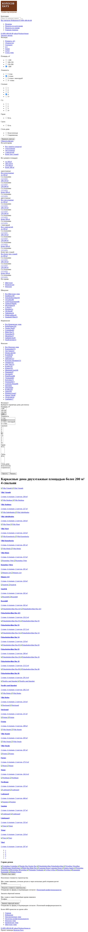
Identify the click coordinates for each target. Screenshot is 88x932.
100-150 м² (9, 163)
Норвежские (9, 285)
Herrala (8, 386)
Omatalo (9, 362)
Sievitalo (9, 374)
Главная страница (11, 30)
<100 (9, 60)
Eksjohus (9, 309)
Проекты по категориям (14, 26)
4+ (9, 110)
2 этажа (10, 76)
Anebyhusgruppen (12, 302)
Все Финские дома (12, 347)
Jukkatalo (9, 359)
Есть (9, 118)
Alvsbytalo (9, 397)
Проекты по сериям (12, 28)
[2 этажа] (8, 420)
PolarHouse (10, 376)
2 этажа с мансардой (15, 78)
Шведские (9, 283)
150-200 (10, 64)
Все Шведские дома (12, 294)
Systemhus (9, 330)
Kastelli (9, 355)
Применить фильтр (8, 139)
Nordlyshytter (10, 340)
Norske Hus (10, 328)
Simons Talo (10, 395)
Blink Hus (9, 332)
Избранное (9, 915)
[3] (2, 431)
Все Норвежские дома (13, 324)
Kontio (8, 366)
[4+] (2, 443)
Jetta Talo (9, 364)
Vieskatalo (9, 378)
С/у (6, 47)
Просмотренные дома (13, 917)
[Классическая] (6, 466)
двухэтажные (10, 150)
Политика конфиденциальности (17, 919)
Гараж (7, 49)
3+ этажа (11, 80)
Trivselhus (9, 300)
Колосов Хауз (19, 930)
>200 (9, 66)
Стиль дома (9, 52)
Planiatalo (9, 372)
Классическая (13, 133)
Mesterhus (9, 336)
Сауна (7, 51)
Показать (13, 473)
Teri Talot (9, 351)
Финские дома (10, 921)
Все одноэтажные (7, 173)
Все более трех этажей (9, 254)
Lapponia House (11, 384)
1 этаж (10, 74)
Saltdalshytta (10, 338)
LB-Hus (8, 311)
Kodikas (9, 389)
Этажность (9, 43)
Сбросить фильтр (7, 141)
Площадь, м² (10, 41)
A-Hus (8, 307)
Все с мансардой (7, 227)
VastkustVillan (11, 303)
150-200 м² (9, 165)
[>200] (3, 414)
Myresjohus (10, 305)
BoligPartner (10, 326)
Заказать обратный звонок (10, 903)
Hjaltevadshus (10, 315)
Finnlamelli (9, 382)
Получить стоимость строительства (13, 888)
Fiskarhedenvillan (12, 298)
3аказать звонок (6, 35)
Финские (8, 287)
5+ (9, 96)
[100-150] (3, 410)
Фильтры (8, 24)
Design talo (10, 353)
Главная (8, 913)
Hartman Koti (10, 393)
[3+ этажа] (8, 424)
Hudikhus (9, 296)
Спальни (8, 45)
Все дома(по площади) (13, 147)
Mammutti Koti (11, 370)
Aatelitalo (9, 399)
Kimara (9, 368)
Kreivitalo (9, 380)
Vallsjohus (9, 313)
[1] (2, 428)
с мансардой (9, 152)
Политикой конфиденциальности (49, 890)
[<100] (3, 409)
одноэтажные (10, 148)
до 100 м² (8, 162)
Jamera (8, 391)
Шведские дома (11, 924)
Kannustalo (10, 349)
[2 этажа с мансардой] (8, 422)
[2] (2, 430)
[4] (2, 433)
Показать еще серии (8, 874)
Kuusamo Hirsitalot (13, 360)
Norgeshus (9, 334)
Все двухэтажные (7, 200)
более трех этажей (11, 154)
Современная (12, 135)
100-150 (10, 62)
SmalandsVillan (11, 317)
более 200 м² (9, 167)
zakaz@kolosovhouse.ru (22, 928)
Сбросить (5, 473)
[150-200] (3, 412)
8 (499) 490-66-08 (25, 20)
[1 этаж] (8, 418)
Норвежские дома (11, 923)
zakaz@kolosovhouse (21, 33)
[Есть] (3, 447)
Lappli (8, 357)
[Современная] (6, 468)
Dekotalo (9, 387)
